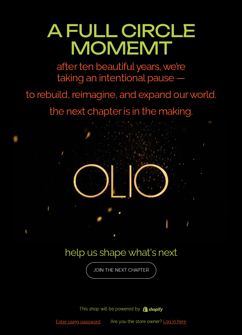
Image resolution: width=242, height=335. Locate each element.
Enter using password (78, 321)
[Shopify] (153, 309)
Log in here (174, 321)
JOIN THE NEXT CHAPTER (121, 270)
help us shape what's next (121, 252)
